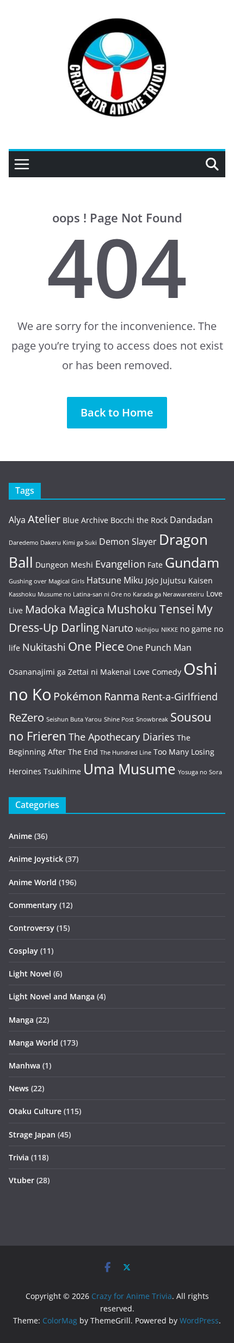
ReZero (26, 717)
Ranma (121, 696)
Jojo (151, 580)
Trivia (19, 1157)
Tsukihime (62, 771)
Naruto (117, 628)
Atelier (44, 519)
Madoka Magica (64, 609)
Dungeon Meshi (64, 564)
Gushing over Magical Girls (46, 581)
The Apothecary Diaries (122, 736)
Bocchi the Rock (139, 520)
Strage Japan (32, 1134)
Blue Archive (85, 520)
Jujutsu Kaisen (187, 580)
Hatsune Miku (115, 580)
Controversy (31, 928)
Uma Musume (129, 769)
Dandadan (191, 520)
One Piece (96, 646)
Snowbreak (152, 719)
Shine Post (119, 719)
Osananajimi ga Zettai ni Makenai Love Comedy (95, 672)
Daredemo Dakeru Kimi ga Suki (53, 542)
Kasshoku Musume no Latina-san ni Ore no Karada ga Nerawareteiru (106, 594)
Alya (17, 520)
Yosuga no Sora (200, 772)
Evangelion (120, 563)
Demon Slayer (128, 542)
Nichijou (147, 629)
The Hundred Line (125, 752)
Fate (155, 564)
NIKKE (169, 629)
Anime (20, 836)
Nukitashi (44, 647)
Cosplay (23, 951)
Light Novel (30, 973)
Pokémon (77, 696)
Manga (21, 1020)
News (19, 1088)
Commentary (33, 905)
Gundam (192, 562)
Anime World (33, 882)
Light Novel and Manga (52, 996)
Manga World (33, 1042)
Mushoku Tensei (150, 609)
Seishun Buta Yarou (74, 719)
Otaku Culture (35, 1111)
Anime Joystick (36, 859)
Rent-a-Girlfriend (179, 696)
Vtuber (21, 1180)
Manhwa (24, 1065)
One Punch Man (159, 648)
